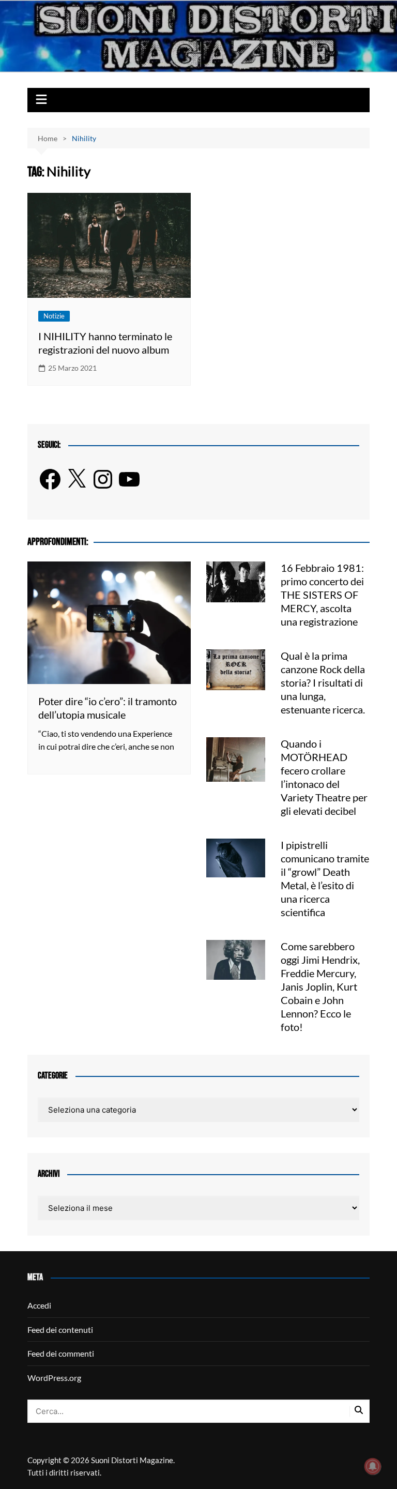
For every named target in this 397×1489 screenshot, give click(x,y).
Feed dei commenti (60, 1353)
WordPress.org (54, 1377)
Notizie (54, 316)
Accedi (39, 1305)
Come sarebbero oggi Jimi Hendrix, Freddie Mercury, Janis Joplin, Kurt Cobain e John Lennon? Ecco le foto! (320, 986)
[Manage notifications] (372, 1466)
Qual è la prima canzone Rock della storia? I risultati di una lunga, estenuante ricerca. (323, 682)
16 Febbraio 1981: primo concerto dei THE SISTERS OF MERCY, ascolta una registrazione (322, 594)
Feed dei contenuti (60, 1329)
